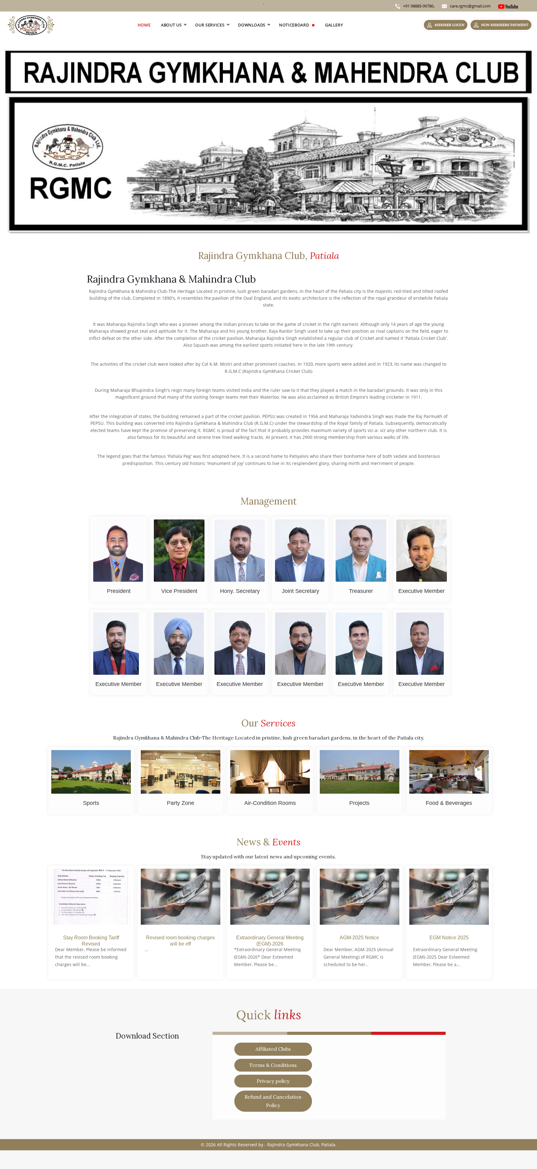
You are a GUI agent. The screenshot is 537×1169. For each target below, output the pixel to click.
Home (144, 25)
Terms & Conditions (273, 1065)
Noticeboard (294, 25)
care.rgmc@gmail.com (470, 6)
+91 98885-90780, (418, 6)
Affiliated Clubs (273, 1049)
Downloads (251, 25)
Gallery (334, 25)
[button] (40, 139)
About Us (171, 25)
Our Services (209, 25)
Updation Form (110, 1130)
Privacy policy (273, 1081)
